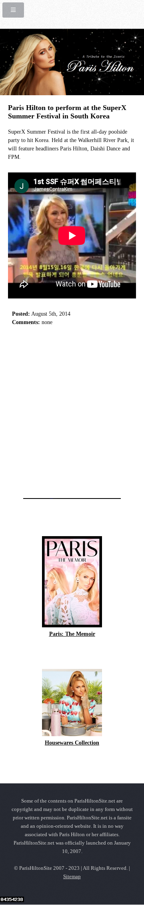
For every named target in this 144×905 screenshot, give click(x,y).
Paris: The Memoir (72, 634)
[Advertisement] (72, 410)
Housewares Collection (72, 743)
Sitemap (72, 876)
